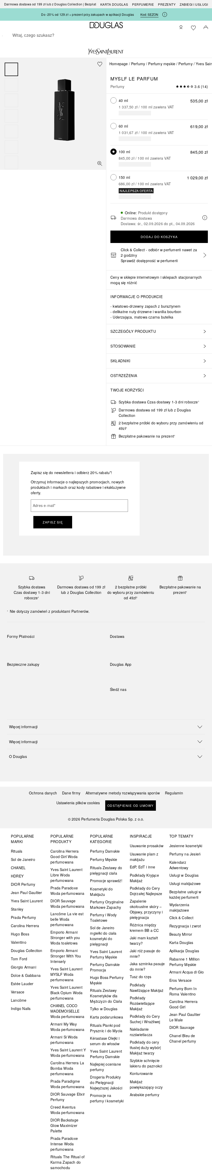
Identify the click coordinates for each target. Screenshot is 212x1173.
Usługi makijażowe (185, 883)
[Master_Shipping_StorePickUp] (173, 648)
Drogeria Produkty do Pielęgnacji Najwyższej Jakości (106, 1082)
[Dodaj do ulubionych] (100, 64)
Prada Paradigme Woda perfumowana (67, 1084)
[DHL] (118, 648)
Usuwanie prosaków (146, 845)
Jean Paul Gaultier (26, 892)
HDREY (17, 876)
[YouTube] (132, 700)
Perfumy (138, 63)
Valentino (18, 942)
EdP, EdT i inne (142, 866)
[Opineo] (66, 669)
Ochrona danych (43, 793)
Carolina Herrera (25, 925)
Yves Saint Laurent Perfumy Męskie (106, 954)
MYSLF (118, 78)
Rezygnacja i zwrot (185, 925)
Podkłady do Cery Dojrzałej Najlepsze (146, 891)
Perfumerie (143, 4)
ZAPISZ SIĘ (53, 522)
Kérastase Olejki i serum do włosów (104, 1041)
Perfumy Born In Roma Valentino (183, 991)
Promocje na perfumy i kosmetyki (107, 1098)
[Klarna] (15, 648)
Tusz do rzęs (140, 976)
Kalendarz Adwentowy (178, 865)
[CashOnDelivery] (89, 648)
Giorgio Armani (23, 967)
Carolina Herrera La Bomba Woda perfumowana (67, 1068)
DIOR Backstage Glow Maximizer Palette (64, 1125)
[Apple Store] (150, 675)
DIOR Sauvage (181, 1027)
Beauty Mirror (180, 934)
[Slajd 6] (11, 147)
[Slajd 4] (11, 116)
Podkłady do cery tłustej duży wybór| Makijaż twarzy (145, 1047)
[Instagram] (123, 700)
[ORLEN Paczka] (155, 648)
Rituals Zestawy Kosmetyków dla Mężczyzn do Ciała (106, 996)
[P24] (70, 648)
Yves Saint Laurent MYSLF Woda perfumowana (66, 974)
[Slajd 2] (11, 85)
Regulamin (174, 793)
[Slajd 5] (11, 131)
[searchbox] (106, 35)
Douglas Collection (26, 950)
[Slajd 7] (11, 162)
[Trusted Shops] (23, 669)
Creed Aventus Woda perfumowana (67, 1109)
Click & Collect (181, 917)
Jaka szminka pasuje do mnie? (147, 966)
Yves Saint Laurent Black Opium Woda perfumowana (66, 993)
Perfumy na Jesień (185, 854)
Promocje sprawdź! (106, 880)
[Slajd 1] (11, 69)
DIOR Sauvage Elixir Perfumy (67, 1096)
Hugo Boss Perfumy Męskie (106, 980)
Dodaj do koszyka (159, 236)
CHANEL (18, 867)
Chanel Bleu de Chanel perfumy (182, 1038)
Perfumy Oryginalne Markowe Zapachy (107, 904)
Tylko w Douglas (103, 1008)
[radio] (113, 100)
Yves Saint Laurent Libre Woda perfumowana (66, 875)
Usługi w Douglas (184, 875)
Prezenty (167, 4)
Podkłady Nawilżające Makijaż (147, 987)
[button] (106, 726)
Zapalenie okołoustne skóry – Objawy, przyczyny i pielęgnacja (146, 909)
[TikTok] (141, 700)
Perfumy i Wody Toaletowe (103, 917)
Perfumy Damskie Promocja (105, 967)
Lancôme (18, 1000)
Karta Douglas (114, 4)
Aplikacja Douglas (184, 950)
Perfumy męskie (161, 63)
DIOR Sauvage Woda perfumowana (67, 903)
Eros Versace (180, 980)
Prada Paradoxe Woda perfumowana (67, 890)
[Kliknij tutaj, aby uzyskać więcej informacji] (164, 14)
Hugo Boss (20, 933)
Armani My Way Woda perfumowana (67, 1026)
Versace (17, 991)
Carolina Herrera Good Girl (183, 1004)
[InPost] (137, 648)
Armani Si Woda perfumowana (64, 1039)
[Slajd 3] (11, 100)
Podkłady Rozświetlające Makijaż (142, 1003)
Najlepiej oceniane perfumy (105, 1066)
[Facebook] (114, 700)
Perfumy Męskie (103, 859)
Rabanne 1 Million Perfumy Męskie (184, 961)
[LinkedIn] (150, 700)
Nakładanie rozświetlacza (141, 1032)
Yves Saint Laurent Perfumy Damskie (106, 1054)
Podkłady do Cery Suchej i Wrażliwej (145, 1019)
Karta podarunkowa (106, 1017)
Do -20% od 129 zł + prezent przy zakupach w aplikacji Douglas (87, 14)
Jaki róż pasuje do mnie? (145, 953)
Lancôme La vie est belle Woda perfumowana (67, 919)
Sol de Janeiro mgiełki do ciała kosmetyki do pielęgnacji (103, 936)
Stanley (17, 909)
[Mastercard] (34, 648)
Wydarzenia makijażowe (179, 907)
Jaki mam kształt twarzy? (144, 940)
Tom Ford (19, 958)
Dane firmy (71, 793)
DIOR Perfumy (23, 884)
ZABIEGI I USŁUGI (194, 4)
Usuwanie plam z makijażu (144, 856)
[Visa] (52, 648)
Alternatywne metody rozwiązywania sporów (123, 793)
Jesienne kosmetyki (185, 845)
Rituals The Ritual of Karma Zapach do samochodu (67, 1162)
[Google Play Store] (123, 675)
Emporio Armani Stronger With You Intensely (65, 956)
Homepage (118, 63)
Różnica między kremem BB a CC (144, 927)
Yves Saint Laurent (27, 900)
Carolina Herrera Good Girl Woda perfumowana (64, 857)
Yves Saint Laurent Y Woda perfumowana (68, 1052)
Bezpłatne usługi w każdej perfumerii (185, 894)
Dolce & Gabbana (26, 975)
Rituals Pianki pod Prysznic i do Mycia (106, 1028)
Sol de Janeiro (23, 859)
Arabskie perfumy (144, 1094)
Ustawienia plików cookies (78, 802)
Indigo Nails (21, 1008)
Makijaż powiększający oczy (146, 1084)
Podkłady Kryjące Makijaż (144, 878)
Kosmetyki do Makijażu (101, 891)
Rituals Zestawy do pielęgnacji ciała (106, 870)
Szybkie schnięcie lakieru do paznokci (146, 1063)
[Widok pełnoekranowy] (100, 163)
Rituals (16, 851)
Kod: (149, 14)
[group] (11, 116)
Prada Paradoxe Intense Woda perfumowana (64, 1144)
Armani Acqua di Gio (186, 972)
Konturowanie (141, 1073)
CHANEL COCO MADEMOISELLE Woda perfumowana (67, 1011)
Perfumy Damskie (105, 851)
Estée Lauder (22, 983)
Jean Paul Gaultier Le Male (185, 1017)
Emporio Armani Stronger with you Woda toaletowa (65, 937)
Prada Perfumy (23, 917)
